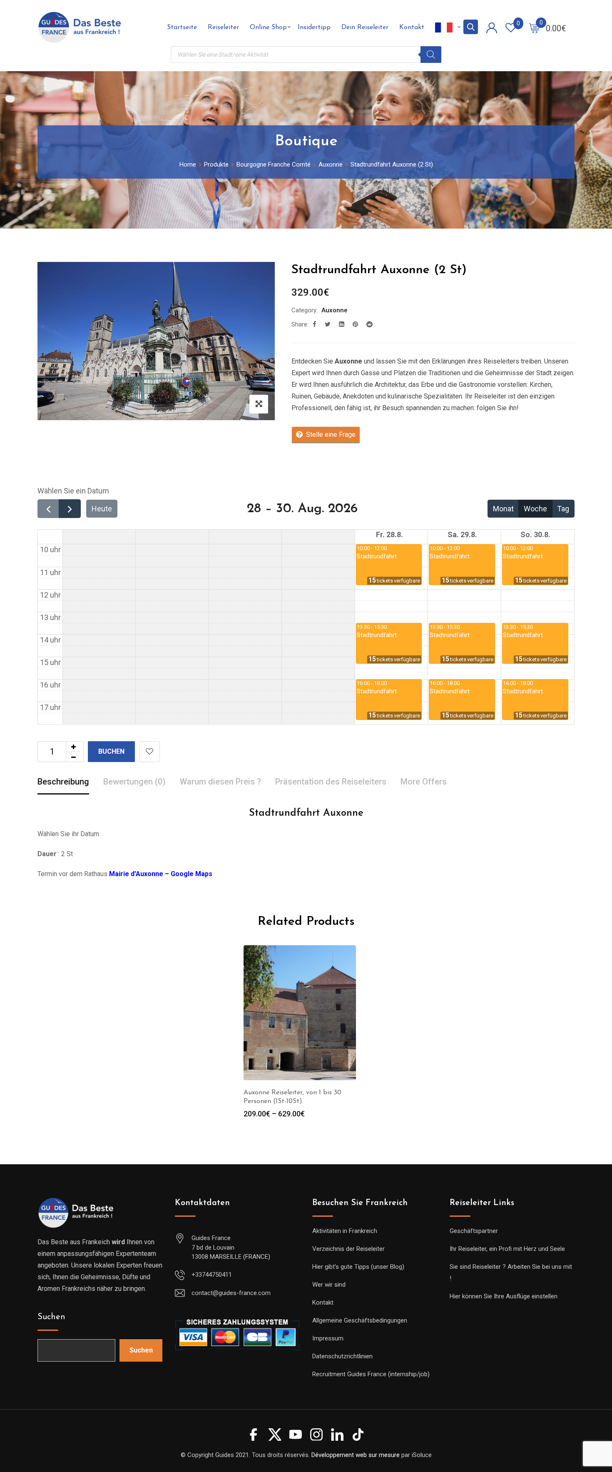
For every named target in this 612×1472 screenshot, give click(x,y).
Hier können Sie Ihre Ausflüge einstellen (503, 1296)
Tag (563, 508)
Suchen (51, 1317)
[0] (534, 27)
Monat (503, 508)
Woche (535, 508)
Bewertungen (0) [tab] (134, 782)
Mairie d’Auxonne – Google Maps (160, 874)
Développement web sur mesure (355, 1455)
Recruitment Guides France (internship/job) (371, 1374)
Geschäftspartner (474, 1231)
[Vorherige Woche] (48, 508)
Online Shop (268, 27)
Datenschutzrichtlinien (342, 1356)
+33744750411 (212, 1274)
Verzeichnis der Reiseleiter (348, 1249)
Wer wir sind (329, 1284)
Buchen (111, 751)
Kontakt (411, 27)
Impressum (327, 1338)
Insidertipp (314, 27)
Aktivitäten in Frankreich (344, 1231)
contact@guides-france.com (231, 1293)
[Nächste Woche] (69, 508)
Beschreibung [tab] (63, 782)
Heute (102, 508)
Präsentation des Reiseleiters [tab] (330, 782)
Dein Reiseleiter (364, 27)
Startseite (182, 27)
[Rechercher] (430, 54)
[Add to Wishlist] (149, 751)
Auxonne (334, 310)
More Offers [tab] (424, 782)
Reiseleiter (223, 27)
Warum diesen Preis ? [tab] (220, 782)
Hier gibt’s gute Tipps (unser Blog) (358, 1266)
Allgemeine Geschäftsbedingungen (359, 1320)
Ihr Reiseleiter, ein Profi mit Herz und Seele (507, 1249)
